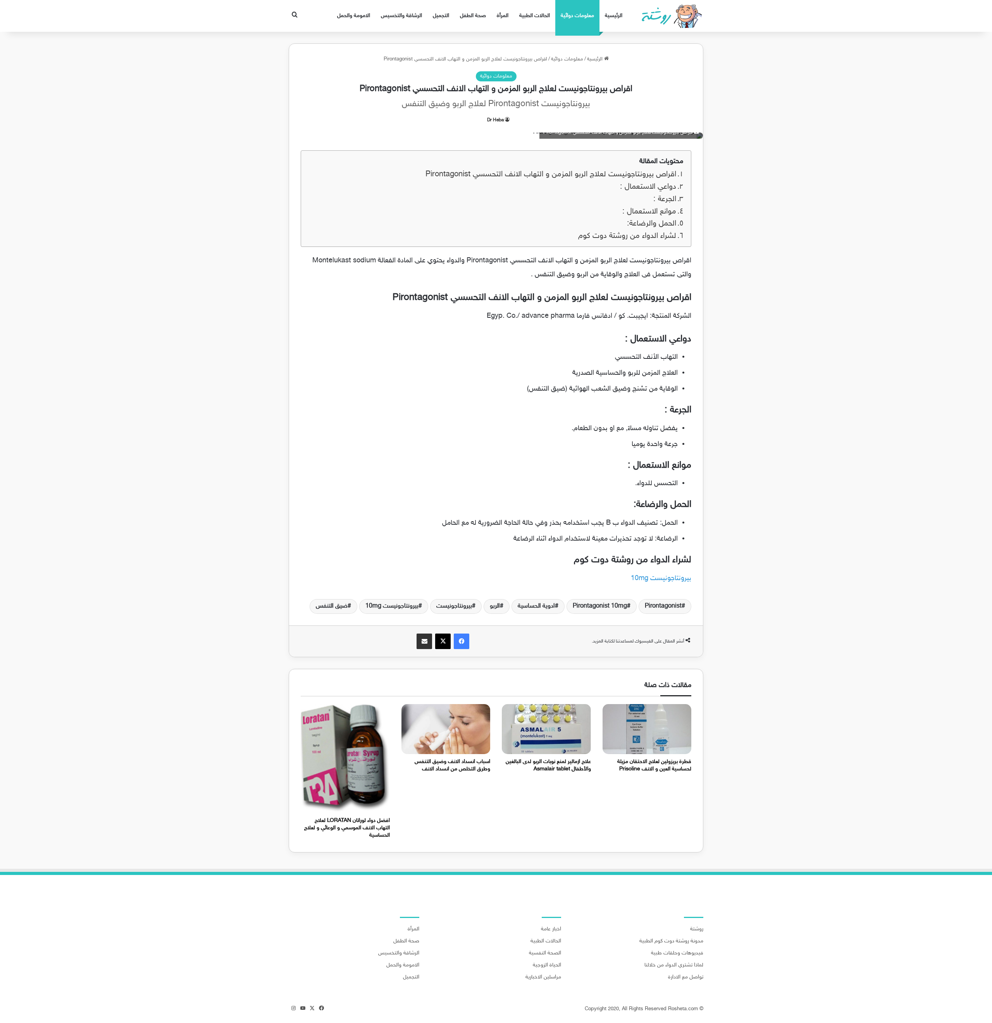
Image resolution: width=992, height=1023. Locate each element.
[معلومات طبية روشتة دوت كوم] (669, 16)
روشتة (696, 929)
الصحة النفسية (545, 953)
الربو (495, 606)
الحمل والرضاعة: (651, 223)
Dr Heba (495, 120)
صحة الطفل (473, 15)
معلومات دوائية (577, 15)
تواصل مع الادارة (685, 977)
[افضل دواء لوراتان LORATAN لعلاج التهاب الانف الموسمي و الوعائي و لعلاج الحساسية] (345, 758)
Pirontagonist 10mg (600, 606)
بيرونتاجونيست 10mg (661, 578)
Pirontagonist (663, 606)
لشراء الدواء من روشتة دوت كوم (627, 236)
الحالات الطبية (534, 15)
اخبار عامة (551, 929)
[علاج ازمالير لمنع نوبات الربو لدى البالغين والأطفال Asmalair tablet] (546, 729)
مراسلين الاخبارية (543, 977)
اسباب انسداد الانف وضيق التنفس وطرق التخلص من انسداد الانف (452, 765)
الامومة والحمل (353, 15)
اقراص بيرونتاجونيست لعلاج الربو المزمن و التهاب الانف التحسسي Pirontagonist (550, 174)
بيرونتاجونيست (454, 606)
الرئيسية (613, 15)
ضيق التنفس (332, 606)
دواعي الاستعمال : (648, 187)
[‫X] (443, 641)
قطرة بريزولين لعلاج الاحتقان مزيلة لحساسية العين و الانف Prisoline (654, 765)
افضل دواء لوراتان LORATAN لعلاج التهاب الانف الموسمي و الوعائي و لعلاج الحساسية (347, 828)
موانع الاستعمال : (649, 211)
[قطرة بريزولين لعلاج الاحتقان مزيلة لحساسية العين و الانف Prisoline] (647, 729)
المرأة (502, 15)
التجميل (441, 15)
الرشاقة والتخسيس (401, 15)
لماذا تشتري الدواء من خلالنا (673, 965)
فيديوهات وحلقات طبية (677, 953)
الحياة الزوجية (547, 965)
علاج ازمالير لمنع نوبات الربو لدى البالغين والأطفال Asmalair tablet (548, 765)
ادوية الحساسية (536, 606)
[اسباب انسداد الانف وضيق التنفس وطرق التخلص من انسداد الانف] (446, 729)
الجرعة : (664, 199)
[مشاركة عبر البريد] (424, 641)
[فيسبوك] (461, 641)
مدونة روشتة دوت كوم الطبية (671, 941)
